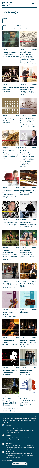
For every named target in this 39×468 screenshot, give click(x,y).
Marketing (9, 443)
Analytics (8, 435)
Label (4, 25)
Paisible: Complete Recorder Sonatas (27, 88)
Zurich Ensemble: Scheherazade (26, 371)
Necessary (8, 425)
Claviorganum (25, 312)
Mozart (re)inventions (10, 284)
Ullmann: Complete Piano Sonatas (9, 371)
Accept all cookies (19, 464)
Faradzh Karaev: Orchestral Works (26, 53)
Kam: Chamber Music (10, 222)
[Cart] (33, 4)
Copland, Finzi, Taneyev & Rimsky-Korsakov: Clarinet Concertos (9, 402)
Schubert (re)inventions (7, 252)
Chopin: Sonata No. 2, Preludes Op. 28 (28, 192)
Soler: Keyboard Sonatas (8, 342)
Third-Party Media (11, 452)
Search (4, 18)
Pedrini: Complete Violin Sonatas (9, 53)
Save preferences (7, 460)
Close (36, 417)
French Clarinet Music (28, 399)
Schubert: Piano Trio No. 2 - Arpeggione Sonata (27, 121)
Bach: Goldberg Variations (8, 120)
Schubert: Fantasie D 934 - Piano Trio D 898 (28, 342)
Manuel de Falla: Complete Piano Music (28, 223)
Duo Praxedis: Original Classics (26, 252)
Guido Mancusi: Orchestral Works (26, 152)
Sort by (19, 25)
